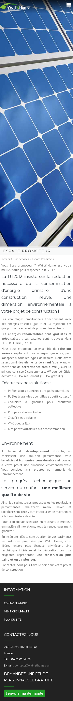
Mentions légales (16, 611)
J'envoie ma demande (24, 693)
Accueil (6, 259)
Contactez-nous (16, 603)
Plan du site (12, 619)
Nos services (21, 259)
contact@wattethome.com (32, 665)
